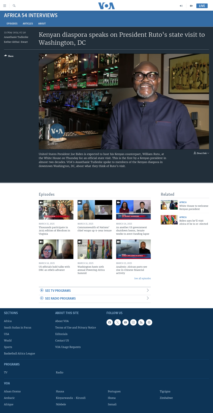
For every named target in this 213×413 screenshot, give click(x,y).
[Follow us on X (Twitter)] (117, 322)
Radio (59, 372)
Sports (8, 347)
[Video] (191, 5)
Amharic (9, 398)
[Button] (8, 57)
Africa (183, 202)
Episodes (12, 23)
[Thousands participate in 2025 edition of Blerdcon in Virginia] (56, 210)
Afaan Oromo (12, 391)
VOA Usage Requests (68, 347)
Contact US (62, 340)
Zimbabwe (166, 398)
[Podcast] (149, 322)
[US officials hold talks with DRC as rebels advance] (56, 249)
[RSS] (141, 322)
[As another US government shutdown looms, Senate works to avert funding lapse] (133, 210)
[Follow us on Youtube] (125, 322)
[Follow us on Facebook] (109, 322)
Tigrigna (165, 391)
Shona (112, 398)
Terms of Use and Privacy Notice (75, 327)
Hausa (60, 391)
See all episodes (142, 278)
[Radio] (181, 5)
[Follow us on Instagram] (133, 322)
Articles (28, 23)
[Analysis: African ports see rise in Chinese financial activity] (133, 249)
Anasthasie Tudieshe (16, 37)
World (8, 340)
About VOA (62, 321)
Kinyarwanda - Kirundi (71, 398)
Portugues (114, 391)
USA (6, 334)
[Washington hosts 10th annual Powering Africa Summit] (95, 249)
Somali (112, 404)
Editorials (61, 334)
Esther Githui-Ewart (16, 41)
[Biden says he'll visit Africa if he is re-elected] (169, 220)
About (42, 23)
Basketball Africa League (19, 353)
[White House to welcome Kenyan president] (169, 205)
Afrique (8, 404)
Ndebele (61, 404)
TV (5, 372)
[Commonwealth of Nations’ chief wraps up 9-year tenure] (95, 210)
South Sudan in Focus (17, 327)
